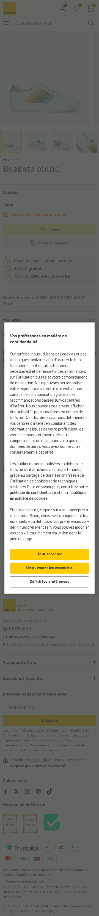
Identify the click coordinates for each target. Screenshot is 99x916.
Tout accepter (49, 554)
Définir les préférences (49, 581)
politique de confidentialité (33, 493)
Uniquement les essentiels (49, 568)
